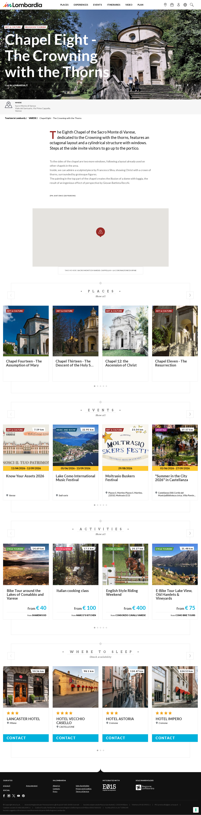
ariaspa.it (6, 786)
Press (55, 791)
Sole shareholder (82, 786)
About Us (56, 786)
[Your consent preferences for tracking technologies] (196, 810)
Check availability (100, 657)
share (178, 85)
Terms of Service (82, 791)
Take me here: (100, 270)
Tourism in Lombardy (15, 118)
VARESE (32, 118)
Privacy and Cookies (84, 789)
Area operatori (32, 786)
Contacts (56, 789)
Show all (100, 296)
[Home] (22, 5)
